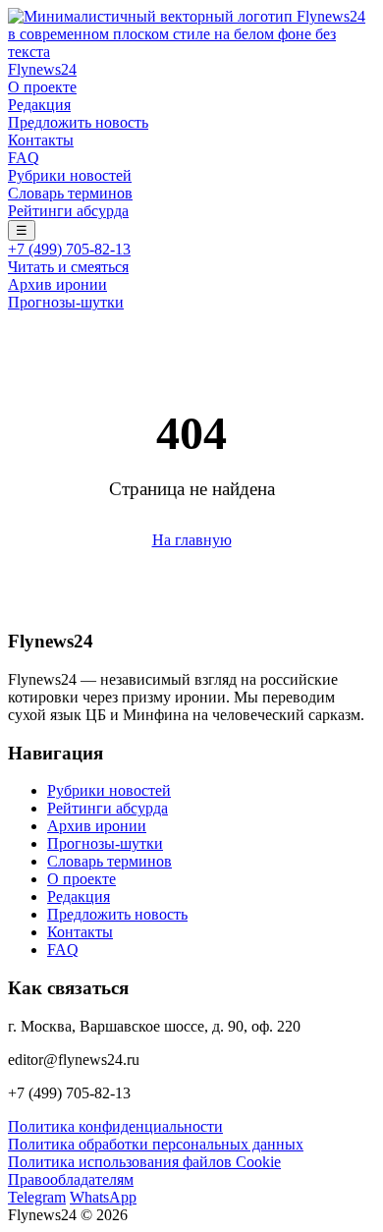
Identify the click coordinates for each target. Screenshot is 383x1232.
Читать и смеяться (68, 266)
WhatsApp (103, 1197)
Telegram (37, 1197)
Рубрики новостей (70, 175)
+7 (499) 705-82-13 (69, 249)
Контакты (41, 140)
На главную (192, 540)
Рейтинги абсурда (68, 210)
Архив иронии (57, 284)
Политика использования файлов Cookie (144, 1161)
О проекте (42, 87)
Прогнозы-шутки (66, 302)
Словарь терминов (70, 193)
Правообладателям (71, 1179)
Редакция (39, 104)
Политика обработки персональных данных (155, 1144)
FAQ (23, 157)
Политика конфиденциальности (115, 1126)
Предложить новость (78, 122)
